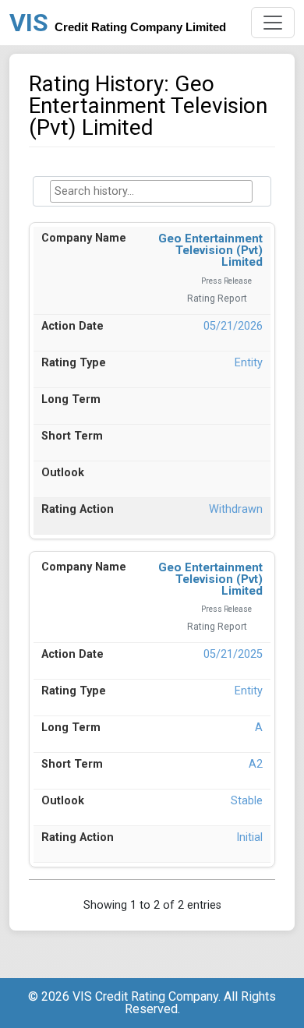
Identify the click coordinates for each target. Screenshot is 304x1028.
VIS (117, 22)
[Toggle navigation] (273, 22)
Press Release (226, 281)
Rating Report (217, 298)
